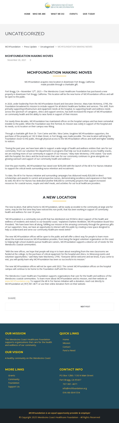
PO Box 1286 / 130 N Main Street (76, 375)
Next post (85, 306)
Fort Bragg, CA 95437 (70, 379)
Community (13, 379)
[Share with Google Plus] (27, 298)
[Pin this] (31, 298)
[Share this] (18, 298)
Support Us (14, 386)
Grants (11, 375)
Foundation (13, 382)
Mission (66, 343)
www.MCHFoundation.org (17, 281)
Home (66, 339)
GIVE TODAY (89, 13)
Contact (66, 346)
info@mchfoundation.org (75, 388)
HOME (27, 13)
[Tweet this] (22, 298)
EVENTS (73, 13)
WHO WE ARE (39, 13)
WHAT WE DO (57, 13)
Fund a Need (69, 350)
